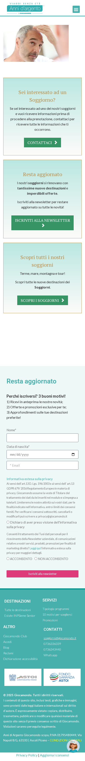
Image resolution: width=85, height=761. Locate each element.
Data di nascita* (18, 446)
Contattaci (40, 142)
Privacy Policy (26, 755)
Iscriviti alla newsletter (42, 220)
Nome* (11, 430)
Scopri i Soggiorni (40, 300)
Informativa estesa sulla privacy (30, 479)
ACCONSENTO (21, 559)
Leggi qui (35, 548)
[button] (76, 9)
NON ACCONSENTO (53, 559)
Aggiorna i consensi (54, 755)
